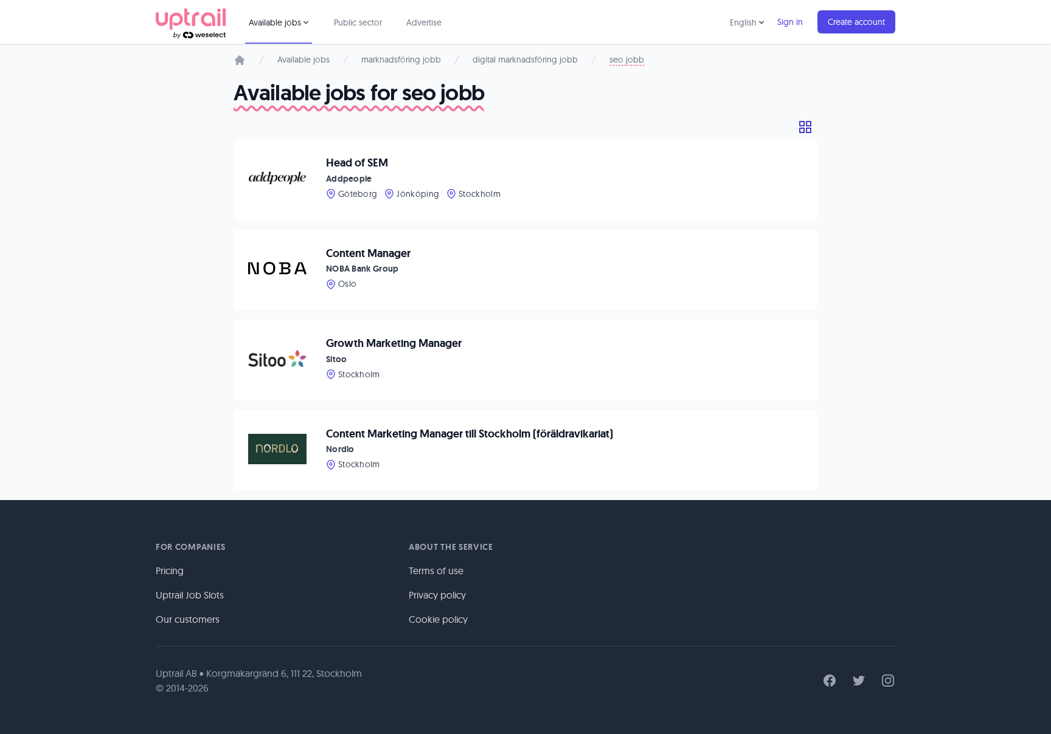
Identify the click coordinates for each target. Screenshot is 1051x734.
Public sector (358, 22)
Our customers (188, 619)
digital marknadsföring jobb (525, 59)
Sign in (790, 21)
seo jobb (626, 59)
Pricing (170, 570)
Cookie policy (438, 619)
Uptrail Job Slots (190, 595)
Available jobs (303, 59)
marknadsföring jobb (401, 59)
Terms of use (436, 570)
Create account (856, 21)
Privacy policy (437, 595)
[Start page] (240, 60)
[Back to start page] (191, 22)
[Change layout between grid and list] (805, 127)
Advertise (424, 22)
